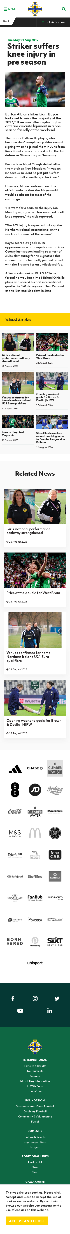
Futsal (35, 1121)
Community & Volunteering (35, 1116)
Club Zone (35, 1091)
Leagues (35, 1147)
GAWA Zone (35, 1086)
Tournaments (35, 1071)
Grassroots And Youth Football (35, 1106)
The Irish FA (35, 1162)
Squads (35, 1076)
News (35, 1167)
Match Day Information (35, 1081)
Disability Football (35, 1111)
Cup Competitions (35, 1142)
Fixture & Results (35, 1137)
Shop (35, 1172)
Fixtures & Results (35, 1066)
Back (6, 21)
